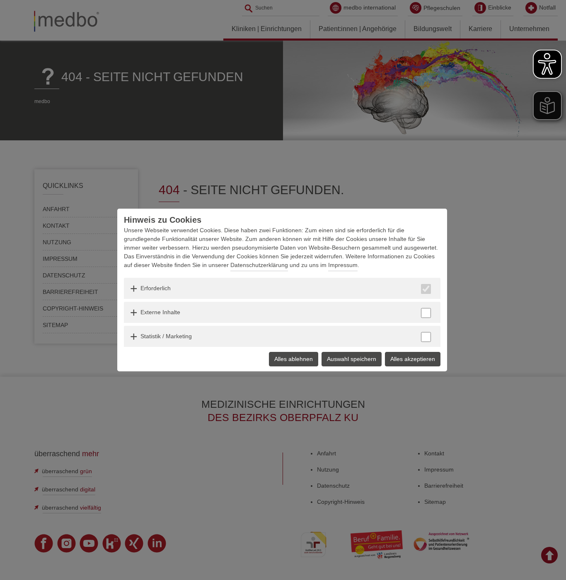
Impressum (343, 265)
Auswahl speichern (351, 359)
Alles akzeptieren (412, 359)
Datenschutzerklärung (259, 265)
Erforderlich (155, 288)
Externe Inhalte (160, 312)
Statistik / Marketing (166, 336)
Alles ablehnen (293, 359)
